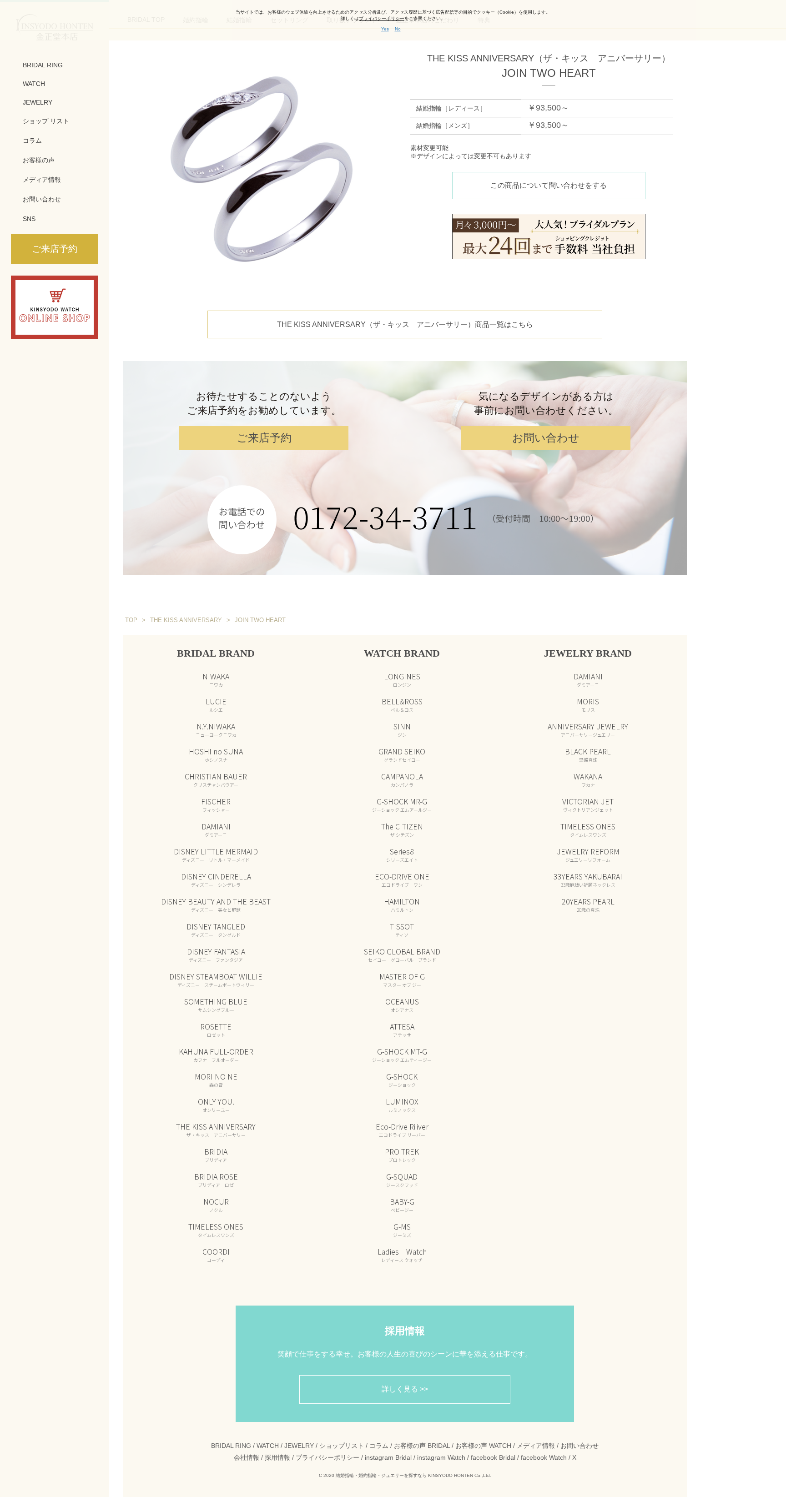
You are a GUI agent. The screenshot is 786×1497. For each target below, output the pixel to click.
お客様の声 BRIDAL (422, 1445)
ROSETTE (216, 1029)
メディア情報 (42, 179)
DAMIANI (216, 829)
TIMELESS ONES (215, 1229)
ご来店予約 (264, 438)
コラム (32, 140)
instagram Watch (441, 1457)
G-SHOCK (402, 1079)
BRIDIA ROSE (216, 1179)
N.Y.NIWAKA (216, 729)
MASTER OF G (402, 979)
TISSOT (402, 929)
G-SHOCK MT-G (402, 1054)
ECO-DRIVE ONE (402, 879)
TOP (131, 620)
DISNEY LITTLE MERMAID (216, 854)
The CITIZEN (402, 829)
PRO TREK (402, 1154)
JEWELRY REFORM (588, 854)
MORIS (588, 704)
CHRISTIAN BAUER (216, 779)
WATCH (34, 83)
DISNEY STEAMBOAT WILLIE (215, 979)
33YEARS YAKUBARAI (588, 879)
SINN (402, 729)
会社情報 (246, 1457)
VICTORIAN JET (588, 804)
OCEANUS (402, 1004)
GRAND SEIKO (401, 754)
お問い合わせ (42, 199)
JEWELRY (37, 102)
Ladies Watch (402, 1254)
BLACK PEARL (588, 754)
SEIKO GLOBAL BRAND (402, 954)
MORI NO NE (216, 1079)
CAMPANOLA (402, 779)
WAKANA (588, 779)
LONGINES (402, 679)
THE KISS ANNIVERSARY (216, 1129)
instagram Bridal (388, 1457)
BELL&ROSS (402, 704)
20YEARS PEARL (588, 904)
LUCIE (216, 704)
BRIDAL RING (43, 65)
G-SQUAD (402, 1179)
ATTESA (402, 1029)
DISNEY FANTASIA (216, 954)
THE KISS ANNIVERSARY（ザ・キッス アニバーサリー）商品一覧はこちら (405, 324)
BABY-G (402, 1204)
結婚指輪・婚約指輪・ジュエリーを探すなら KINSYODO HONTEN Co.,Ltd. (413, 1475)
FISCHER (216, 804)
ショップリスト (341, 1445)
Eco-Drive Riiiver (402, 1129)
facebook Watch (544, 1457)
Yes (385, 28)
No (398, 28)
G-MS (402, 1229)
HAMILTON (402, 904)
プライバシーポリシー (327, 1457)
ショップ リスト (46, 121)
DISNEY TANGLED (215, 929)
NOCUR (216, 1204)
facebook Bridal (493, 1457)
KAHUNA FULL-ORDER (216, 1054)
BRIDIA (215, 1154)
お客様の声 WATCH (483, 1445)
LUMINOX (402, 1104)
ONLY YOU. (216, 1104)
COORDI (216, 1254)
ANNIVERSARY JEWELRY (588, 729)
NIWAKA (215, 679)
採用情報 (277, 1457)
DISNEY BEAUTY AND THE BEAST (216, 904)
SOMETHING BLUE (215, 1004)
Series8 (402, 854)
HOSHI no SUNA (216, 754)
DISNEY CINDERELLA (216, 879)
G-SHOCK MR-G (402, 804)
